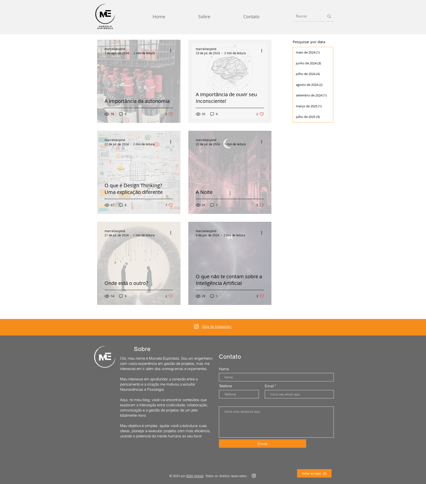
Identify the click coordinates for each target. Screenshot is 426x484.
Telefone (225, 386)
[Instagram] (196, 326)
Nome (224, 369)
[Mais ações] (172, 51)
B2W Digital (194, 476)
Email (269, 386)
